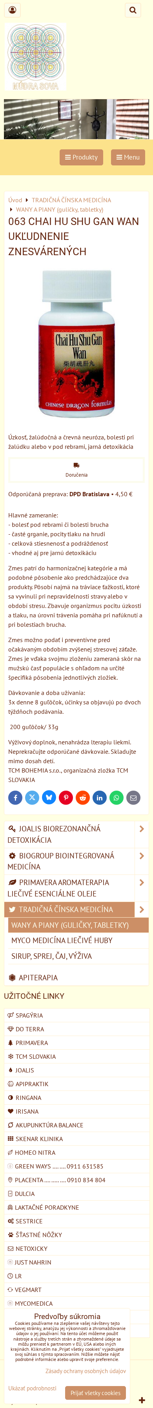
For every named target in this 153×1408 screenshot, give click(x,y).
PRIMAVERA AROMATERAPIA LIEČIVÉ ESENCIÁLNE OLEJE (58, 887)
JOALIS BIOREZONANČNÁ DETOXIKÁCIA (53, 834)
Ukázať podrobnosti (32, 1388)
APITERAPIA (37, 977)
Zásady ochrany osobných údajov (86, 1371)
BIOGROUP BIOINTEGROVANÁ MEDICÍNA (60, 861)
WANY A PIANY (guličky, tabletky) (70, 925)
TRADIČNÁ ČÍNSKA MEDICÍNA (65, 909)
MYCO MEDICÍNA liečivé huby (62, 940)
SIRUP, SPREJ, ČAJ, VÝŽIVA (51, 956)
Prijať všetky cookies (95, 1393)
